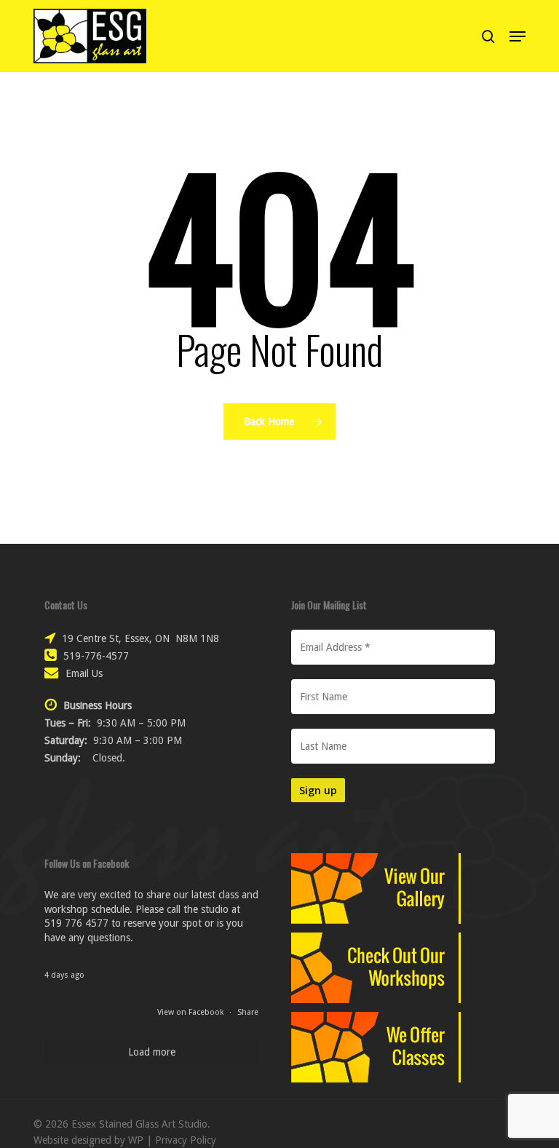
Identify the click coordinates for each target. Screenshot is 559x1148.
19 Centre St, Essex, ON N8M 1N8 (140, 638)
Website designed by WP (88, 1140)
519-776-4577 (96, 656)
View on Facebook (191, 1012)
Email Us (84, 673)
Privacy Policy (185, 1140)
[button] (518, 36)
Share (247, 1012)
